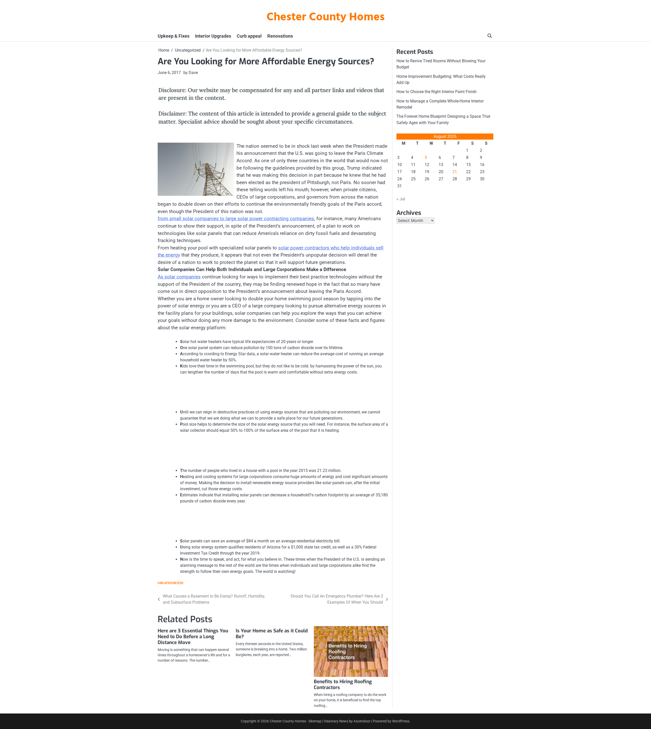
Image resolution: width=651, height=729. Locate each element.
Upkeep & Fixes (173, 36)
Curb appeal (249, 36)
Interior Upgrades (213, 36)
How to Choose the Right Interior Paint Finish (436, 91)
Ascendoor (362, 721)
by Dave (190, 72)
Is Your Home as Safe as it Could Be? (272, 634)
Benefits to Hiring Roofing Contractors (343, 684)
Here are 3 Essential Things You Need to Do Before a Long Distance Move (193, 637)
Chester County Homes (326, 17)
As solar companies (179, 277)
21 (454, 171)
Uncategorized (171, 583)
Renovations (280, 36)
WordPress (400, 721)
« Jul (400, 199)
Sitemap (314, 721)
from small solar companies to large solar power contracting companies (236, 218)
